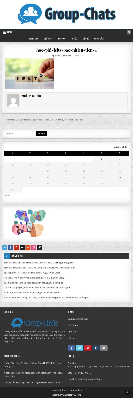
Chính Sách (99, 38)
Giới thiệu (73, 325)
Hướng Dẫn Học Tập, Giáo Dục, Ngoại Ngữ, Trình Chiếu (32, 273)
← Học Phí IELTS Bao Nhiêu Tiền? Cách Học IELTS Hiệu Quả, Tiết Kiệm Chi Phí (42, 120)
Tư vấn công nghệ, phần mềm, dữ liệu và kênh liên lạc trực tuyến (37, 287)
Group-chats (10, 331)
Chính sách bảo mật (78, 319)
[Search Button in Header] (129, 32)
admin (57, 55)
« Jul (7, 195)
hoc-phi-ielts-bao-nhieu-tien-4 (66, 50)
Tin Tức (74, 38)
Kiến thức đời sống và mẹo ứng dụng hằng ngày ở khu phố (33, 283)
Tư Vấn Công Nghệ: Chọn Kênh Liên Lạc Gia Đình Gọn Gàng (34, 278)
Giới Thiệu (48, 38)
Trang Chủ (33, 38)
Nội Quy (61, 38)
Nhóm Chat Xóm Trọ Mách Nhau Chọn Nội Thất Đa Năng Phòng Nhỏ (38, 263)
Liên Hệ (86, 38)
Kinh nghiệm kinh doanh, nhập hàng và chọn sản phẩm (31, 292)
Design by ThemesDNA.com (66, 395)
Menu (9, 32)
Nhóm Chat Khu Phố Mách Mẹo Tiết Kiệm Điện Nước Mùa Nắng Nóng (39, 268)
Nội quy (72, 338)
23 (119, 177)
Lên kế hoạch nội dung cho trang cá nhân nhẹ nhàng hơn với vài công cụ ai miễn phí (46, 297)
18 (30, 177)
